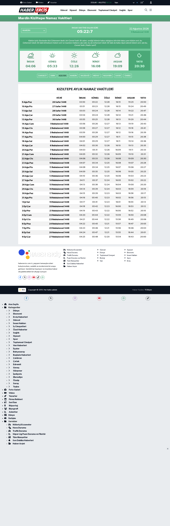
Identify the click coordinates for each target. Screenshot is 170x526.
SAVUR (118, 76)
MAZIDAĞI (85, 76)
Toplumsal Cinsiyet (107, 10)
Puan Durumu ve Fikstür (76, 258)
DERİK (53, 76)
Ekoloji (102, 258)
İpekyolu (17, 374)
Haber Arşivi (72, 266)
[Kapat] (168, 449)
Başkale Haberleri (22, 355)
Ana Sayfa (13, 304)
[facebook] (26, 298)
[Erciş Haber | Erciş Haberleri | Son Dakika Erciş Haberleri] (33, 10)
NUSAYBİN (107, 76)
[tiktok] (148, 298)
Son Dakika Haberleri (75, 264)
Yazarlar (53, 2)
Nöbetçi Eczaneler (74, 250)
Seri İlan (12, 402)
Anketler (13, 412)
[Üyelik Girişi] (150, 2)
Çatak (16, 361)
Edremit (17, 364)
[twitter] (51, 298)
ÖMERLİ (128, 76)
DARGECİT (42, 76)
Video (41, 2)
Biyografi (13, 409)
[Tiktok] (38, 277)
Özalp (16, 380)
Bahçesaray (19, 352)
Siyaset (73, 10)
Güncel (63, 10)
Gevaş (16, 368)
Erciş (129, 261)
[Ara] (146, 10)
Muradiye (18, 377)
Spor (130, 10)
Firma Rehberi (15, 399)
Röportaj (13, 406)
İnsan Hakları (132, 255)
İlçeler (16, 349)
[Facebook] (20, 277)
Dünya (82, 10)
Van (101, 261)
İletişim (12, 418)
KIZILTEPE (62, 76)
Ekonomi (91, 10)
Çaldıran (17, 358)
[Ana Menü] (150, 10)
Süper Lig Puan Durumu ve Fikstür (29, 434)
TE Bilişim (148, 290)
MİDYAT (96, 76)
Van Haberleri (20, 345)
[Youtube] (34, 277)
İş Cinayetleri (19, 326)
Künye (11, 415)
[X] (25, 277)
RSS (23, 290)
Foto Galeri (27, 2)
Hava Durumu (72, 253)
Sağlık (122, 10)
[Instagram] (29, 277)
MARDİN (73, 76)
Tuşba (16, 387)
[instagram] (75, 298)
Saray (16, 383)
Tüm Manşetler (73, 261)
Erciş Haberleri (20, 317)
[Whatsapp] (43, 277)
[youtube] (99, 298)
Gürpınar (17, 371)
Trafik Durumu (72, 255)
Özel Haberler (20, 330)
